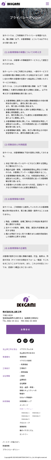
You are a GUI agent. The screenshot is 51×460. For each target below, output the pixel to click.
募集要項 (23, 426)
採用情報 (6, 401)
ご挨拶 (22, 376)
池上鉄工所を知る (10, 349)
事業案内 (6, 356)
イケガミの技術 (26, 360)
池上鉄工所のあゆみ (27, 353)
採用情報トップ (26, 401)
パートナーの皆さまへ (11, 442)
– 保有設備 (24, 372)
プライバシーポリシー (11, 449)
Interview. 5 (25, 419)
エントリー (24, 434)
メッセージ (24, 405)
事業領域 (23, 356)
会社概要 (23, 383)
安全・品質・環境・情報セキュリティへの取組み (28, 390)
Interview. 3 (25, 416)
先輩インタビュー (26, 409)
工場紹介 (6, 368)
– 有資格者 (24, 364)
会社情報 (6, 376)
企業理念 (23, 379)
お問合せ (25, 329)
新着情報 (6, 445)
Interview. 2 (36, 413)
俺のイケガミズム (26, 430)
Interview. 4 (36, 416)
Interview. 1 (25, 413)
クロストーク (25, 422)
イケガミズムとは (26, 349)
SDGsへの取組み (26, 397)
